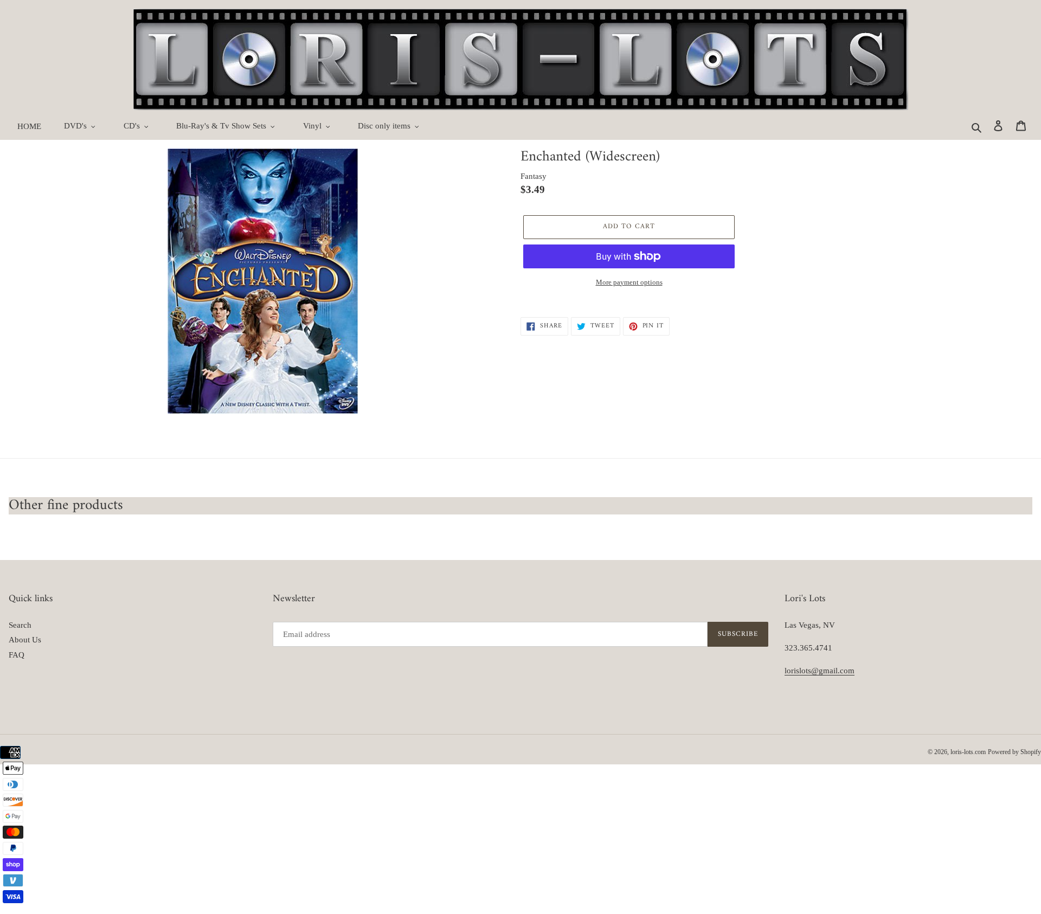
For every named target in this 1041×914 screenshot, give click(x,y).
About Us (25, 639)
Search (20, 625)
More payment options (629, 282)
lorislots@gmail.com (819, 670)
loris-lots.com (968, 752)
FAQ (16, 655)
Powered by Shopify (1014, 752)
